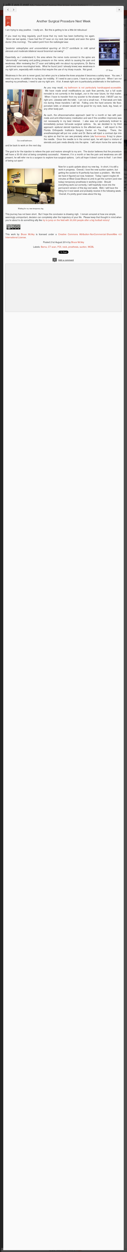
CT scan (52, 246)
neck (64, 246)
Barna (44, 246)
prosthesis (73, 246)
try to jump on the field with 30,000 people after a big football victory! (76, 220)
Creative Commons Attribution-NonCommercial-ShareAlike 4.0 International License (63, 236)
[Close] (119, 9)
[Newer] (8, 9)
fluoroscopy (100, 136)
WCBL (91, 246)
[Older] (13, 9)
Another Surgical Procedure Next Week (63, 21)
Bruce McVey (28, 234)
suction (83, 246)
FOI (59, 246)
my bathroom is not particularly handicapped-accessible (92, 87)
